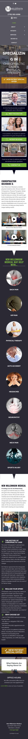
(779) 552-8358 (14, 14)
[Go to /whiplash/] (14, 356)
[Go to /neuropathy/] (14, 408)
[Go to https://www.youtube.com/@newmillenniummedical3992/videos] (15, 4)
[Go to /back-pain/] (14, 280)
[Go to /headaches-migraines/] (14, 382)
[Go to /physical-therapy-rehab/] (14, 331)
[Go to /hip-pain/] (14, 306)
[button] (14, 80)
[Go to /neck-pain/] (14, 433)
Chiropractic (11, 545)
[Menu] (14, 736)
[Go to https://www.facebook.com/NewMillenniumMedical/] (13, 4)
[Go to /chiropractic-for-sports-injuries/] (14, 458)
